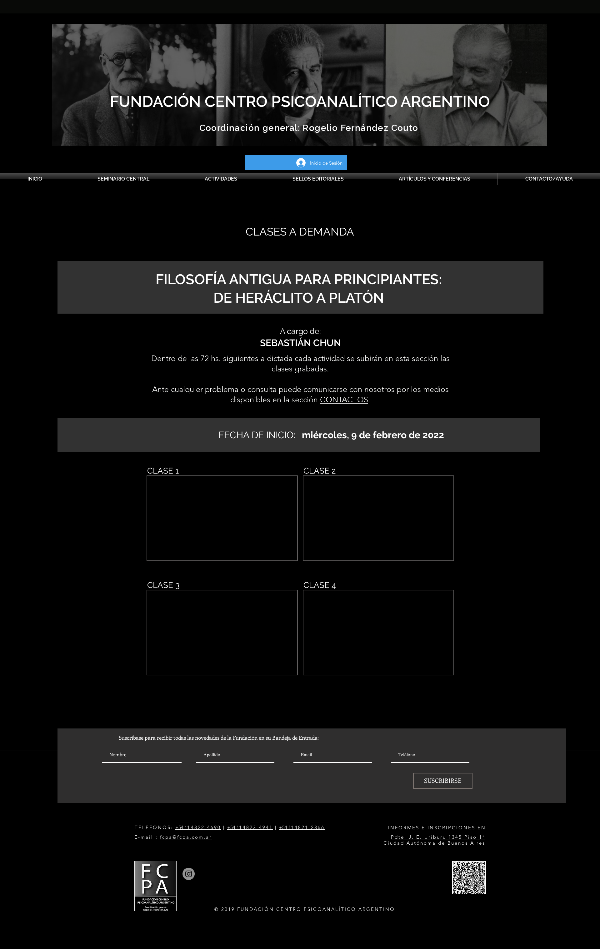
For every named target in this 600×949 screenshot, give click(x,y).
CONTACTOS (344, 399)
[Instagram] (188, 874)
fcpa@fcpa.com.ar (186, 837)
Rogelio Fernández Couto (359, 128)
